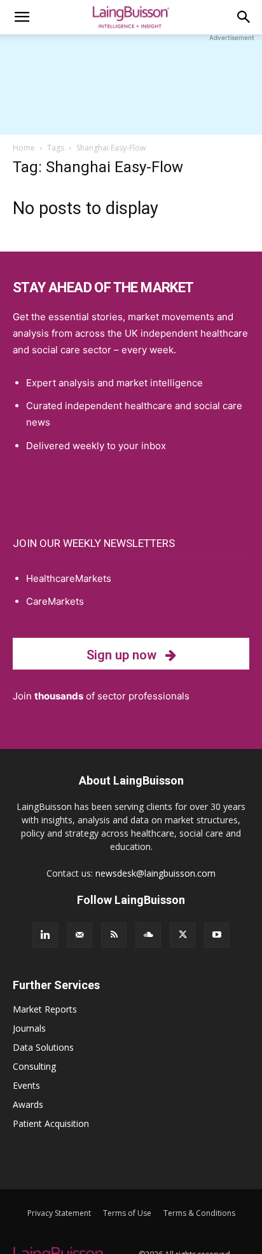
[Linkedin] (45, 935)
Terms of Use (127, 1213)
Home (24, 147)
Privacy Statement (59, 1213)
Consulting (34, 1066)
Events (26, 1085)
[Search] (244, 17)
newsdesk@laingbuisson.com (155, 873)
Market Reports (45, 1009)
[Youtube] (217, 935)
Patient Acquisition (51, 1123)
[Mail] (79, 935)
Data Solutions (43, 1047)
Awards (28, 1104)
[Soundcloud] (148, 935)
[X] (182, 935)
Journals (29, 1028)
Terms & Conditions (199, 1213)
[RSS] (114, 935)
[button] (21, 17)
